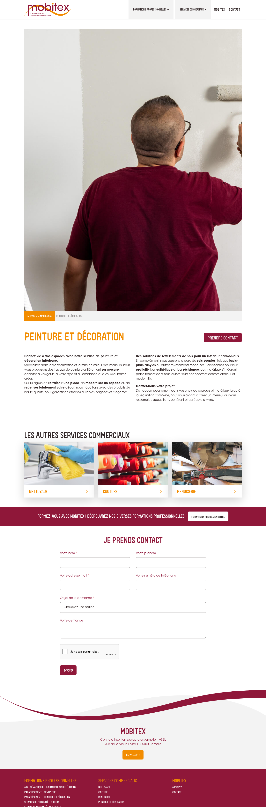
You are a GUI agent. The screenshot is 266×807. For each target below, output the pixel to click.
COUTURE (110, 491)
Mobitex (219, 9)
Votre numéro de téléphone (156, 575)
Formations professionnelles (149, 9)
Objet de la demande (77, 598)
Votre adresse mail (74, 575)
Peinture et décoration (111, 802)
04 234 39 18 (133, 755)
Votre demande (71, 620)
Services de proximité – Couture (42, 802)
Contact (234, 9)
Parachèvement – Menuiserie (40, 792)
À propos (177, 787)
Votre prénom (146, 553)
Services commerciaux (192, 9)
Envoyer (68, 670)
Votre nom (68, 553)
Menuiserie (186, 491)
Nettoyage (38, 491)
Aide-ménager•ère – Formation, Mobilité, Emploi (50, 787)
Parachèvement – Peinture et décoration (47, 797)
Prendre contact (223, 338)
